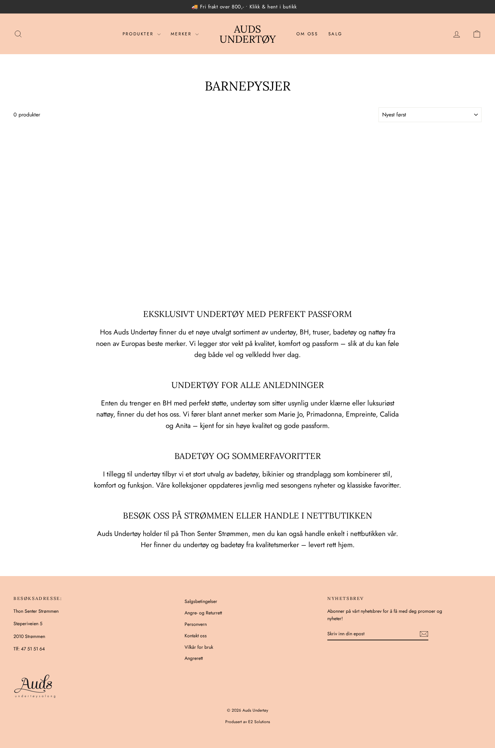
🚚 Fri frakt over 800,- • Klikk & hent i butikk (244, 6)
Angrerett (194, 658)
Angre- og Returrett (203, 612)
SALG (335, 34)
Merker (182, 34)
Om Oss (307, 34)
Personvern (196, 624)
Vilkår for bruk (199, 647)
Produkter (139, 34)
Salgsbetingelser (201, 601)
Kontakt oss (196, 635)
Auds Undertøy (248, 34)
